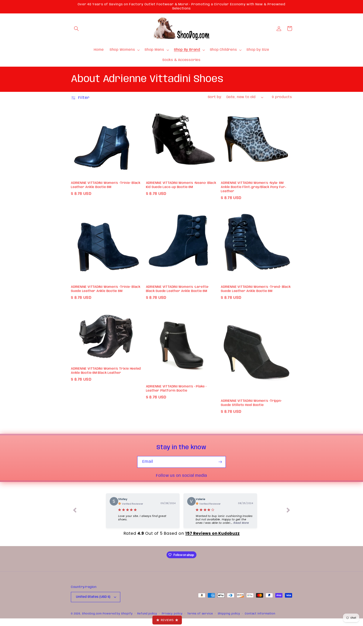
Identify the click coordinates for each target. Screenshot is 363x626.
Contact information (260, 613)
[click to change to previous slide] (74, 510)
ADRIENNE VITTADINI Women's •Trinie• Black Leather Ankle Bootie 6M (105, 185)
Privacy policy (172, 613)
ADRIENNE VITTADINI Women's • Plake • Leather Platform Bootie (176, 388)
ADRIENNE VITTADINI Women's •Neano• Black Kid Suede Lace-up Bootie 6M (181, 185)
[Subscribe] (220, 462)
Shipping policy (229, 613)
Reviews (167, 620)
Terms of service (200, 613)
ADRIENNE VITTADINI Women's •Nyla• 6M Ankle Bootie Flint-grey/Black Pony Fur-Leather (253, 187)
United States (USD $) (93, 597)
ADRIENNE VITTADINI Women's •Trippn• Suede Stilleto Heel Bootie (251, 403)
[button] (76, 28)
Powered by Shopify (118, 613)
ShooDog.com (92, 613)
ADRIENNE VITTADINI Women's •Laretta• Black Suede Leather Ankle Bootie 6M (177, 289)
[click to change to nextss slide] (288, 510)
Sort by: (215, 97)
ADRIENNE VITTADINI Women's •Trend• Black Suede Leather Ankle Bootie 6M (256, 289)
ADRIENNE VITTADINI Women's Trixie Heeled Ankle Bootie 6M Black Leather (106, 371)
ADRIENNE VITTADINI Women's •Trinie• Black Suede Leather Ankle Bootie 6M (105, 289)
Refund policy (147, 613)
